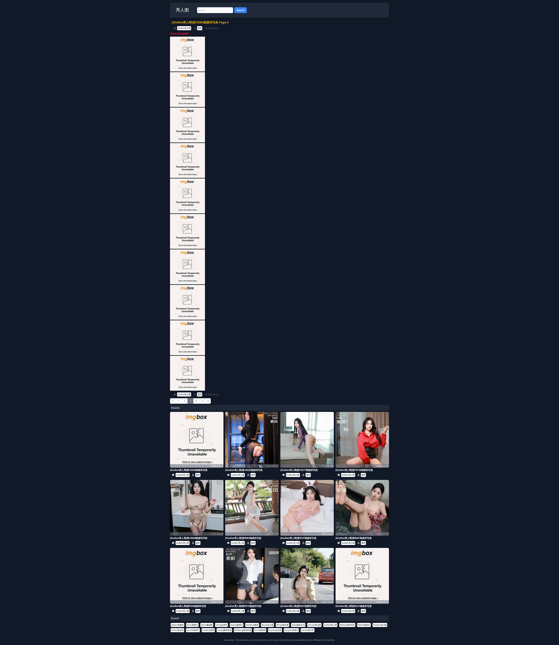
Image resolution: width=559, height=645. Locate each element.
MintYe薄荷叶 (192, 630)
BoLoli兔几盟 (267, 624)
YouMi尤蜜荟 (208, 630)
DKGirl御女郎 (177, 630)
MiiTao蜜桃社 (236, 624)
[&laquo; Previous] (173, 401)
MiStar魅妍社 (364, 624)
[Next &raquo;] (208, 401)
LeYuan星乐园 (314, 624)
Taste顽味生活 (298, 624)
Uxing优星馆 (221, 624)
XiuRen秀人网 (184, 28)
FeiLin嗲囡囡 (207, 624)
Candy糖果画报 (224, 630)
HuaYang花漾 (275, 630)
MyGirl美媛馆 (177, 624)
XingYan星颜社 (291, 630)
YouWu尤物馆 (252, 624)
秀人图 (182, 10)
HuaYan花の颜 (380, 624)
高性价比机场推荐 (179, 33)
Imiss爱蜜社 (192, 624)
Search (240, 10)
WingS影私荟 (282, 624)
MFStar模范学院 (347, 624)
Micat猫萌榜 (260, 630)
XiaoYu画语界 (307, 630)
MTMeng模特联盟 (242, 630)
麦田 (200, 28)
